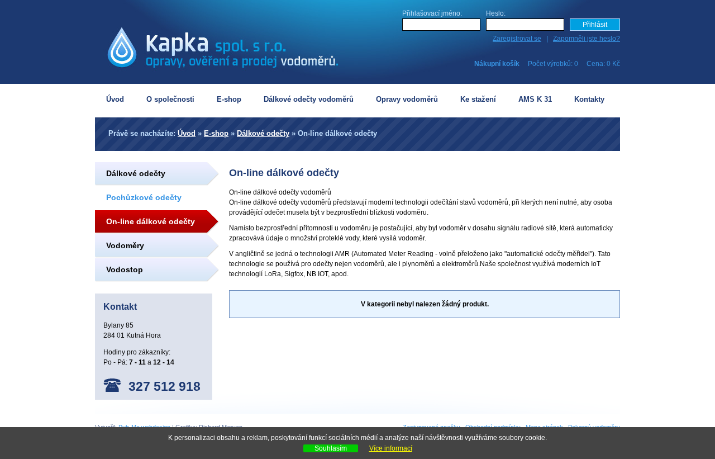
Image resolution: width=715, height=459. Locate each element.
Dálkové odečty (263, 133)
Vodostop (124, 269)
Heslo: (496, 13)
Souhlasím (330, 448)
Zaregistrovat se (517, 38)
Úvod (115, 99)
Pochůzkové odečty (144, 197)
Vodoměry (125, 245)
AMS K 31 (535, 99)
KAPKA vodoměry (189, 34)
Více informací (390, 448)
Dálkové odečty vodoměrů (309, 99)
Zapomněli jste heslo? (586, 38)
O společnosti (170, 99)
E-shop (229, 99)
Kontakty (589, 99)
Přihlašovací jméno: (432, 13)
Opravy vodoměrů (407, 99)
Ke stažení (478, 99)
